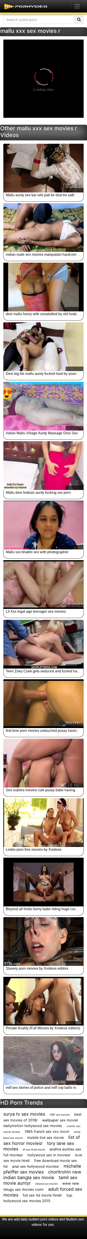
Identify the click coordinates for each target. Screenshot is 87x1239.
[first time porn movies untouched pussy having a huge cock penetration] (43, 703)
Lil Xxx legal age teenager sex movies (36, 611)
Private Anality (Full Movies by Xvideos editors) (43, 1028)
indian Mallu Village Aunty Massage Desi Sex (42, 433)
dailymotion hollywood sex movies (32, 1125)
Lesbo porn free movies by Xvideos (33, 849)
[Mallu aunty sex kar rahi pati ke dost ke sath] (43, 168)
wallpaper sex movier (60, 1120)
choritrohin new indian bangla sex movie (42, 1174)
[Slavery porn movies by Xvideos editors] (43, 941)
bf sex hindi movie (34, 1149)
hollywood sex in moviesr (48, 1155)
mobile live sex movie (45, 1137)
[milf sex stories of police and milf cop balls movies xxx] (43, 1060)
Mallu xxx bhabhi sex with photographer (37, 552)
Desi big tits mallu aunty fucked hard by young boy (45, 374)
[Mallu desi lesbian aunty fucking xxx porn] (43, 465)
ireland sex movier (46, 1183)
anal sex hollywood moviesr (35, 1166)
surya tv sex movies (24, 1114)
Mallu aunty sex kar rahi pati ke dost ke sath (40, 195)
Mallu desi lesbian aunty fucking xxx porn (38, 492)
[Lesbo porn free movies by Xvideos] (43, 822)
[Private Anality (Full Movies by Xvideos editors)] (43, 1001)
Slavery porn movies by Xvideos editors (37, 968)
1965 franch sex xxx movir (47, 1131)
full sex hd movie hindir (42, 1195)
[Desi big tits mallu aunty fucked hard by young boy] (43, 346)
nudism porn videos (43, 1219)
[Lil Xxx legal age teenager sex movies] (43, 584)
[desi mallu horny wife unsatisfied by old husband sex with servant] (43, 287)
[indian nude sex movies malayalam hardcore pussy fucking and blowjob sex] (43, 227)
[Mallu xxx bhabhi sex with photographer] (43, 525)
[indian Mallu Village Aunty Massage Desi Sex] (43, 406)
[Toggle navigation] (77, 6)
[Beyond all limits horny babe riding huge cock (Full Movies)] (43, 882)
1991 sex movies (60, 1114)
